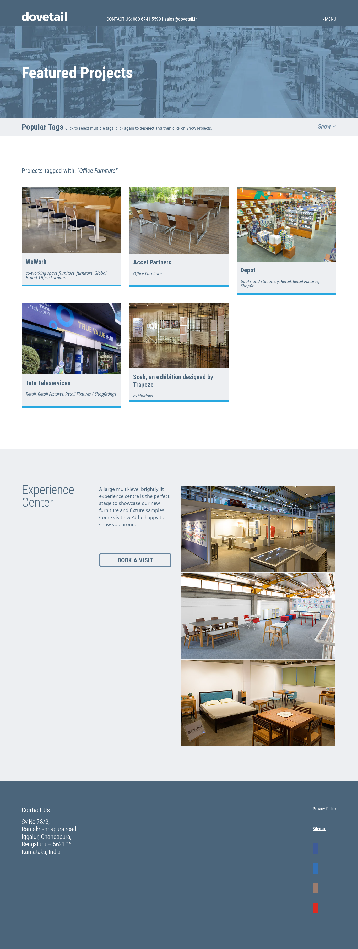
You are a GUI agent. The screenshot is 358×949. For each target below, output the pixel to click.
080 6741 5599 (147, 19)
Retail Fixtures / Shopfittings (90, 394)
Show (325, 126)
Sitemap (319, 829)
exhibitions (143, 396)
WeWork (36, 261)
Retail (286, 281)
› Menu (329, 18)
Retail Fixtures (305, 281)
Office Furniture (53, 277)
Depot (248, 270)
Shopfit (247, 286)
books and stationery (260, 281)
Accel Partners (152, 262)
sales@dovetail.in (181, 19)
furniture (85, 273)
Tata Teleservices (48, 383)
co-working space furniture (50, 273)
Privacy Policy (324, 809)
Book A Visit (135, 560)
